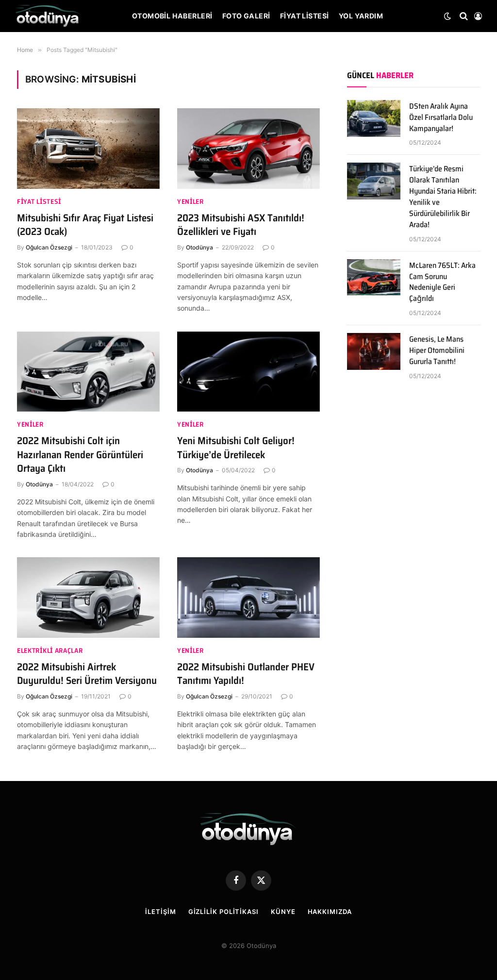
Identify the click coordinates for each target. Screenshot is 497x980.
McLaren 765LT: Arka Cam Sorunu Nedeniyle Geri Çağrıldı (442, 282)
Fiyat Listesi (304, 16)
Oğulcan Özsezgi (49, 247)
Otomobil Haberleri (172, 16)
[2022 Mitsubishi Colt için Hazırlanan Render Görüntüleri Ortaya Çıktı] (88, 372)
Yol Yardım (361, 16)
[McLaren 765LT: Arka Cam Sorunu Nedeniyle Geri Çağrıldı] (373, 277)
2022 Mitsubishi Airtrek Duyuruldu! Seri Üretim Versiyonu (87, 674)
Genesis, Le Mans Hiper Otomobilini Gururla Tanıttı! (436, 350)
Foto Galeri (246, 16)
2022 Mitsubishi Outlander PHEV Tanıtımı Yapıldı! (246, 674)
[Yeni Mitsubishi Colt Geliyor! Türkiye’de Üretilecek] (248, 372)
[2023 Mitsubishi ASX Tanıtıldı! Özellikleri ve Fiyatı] (248, 148)
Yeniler (190, 202)
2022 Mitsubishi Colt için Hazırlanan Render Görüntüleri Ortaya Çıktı (80, 455)
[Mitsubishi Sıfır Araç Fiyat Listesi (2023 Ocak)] (88, 148)
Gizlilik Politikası (223, 911)
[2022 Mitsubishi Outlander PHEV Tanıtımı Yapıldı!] (248, 597)
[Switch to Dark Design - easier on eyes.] (447, 16)
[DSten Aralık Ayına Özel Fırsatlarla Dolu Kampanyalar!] (373, 118)
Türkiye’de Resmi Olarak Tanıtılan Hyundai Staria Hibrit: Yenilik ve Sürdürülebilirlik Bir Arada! (443, 197)
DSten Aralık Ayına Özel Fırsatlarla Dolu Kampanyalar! (441, 117)
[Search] (464, 16)
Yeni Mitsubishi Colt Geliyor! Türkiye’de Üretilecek (236, 448)
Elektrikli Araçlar (50, 651)
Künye (283, 911)
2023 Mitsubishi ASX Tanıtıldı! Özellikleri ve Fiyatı (240, 225)
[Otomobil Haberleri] (48, 16)
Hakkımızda (330, 911)
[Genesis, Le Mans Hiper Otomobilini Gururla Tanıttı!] (373, 351)
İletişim (160, 911)
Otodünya (199, 247)
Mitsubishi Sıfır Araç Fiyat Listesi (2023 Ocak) (85, 225)
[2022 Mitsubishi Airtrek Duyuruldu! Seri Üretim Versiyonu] (88, 597)
